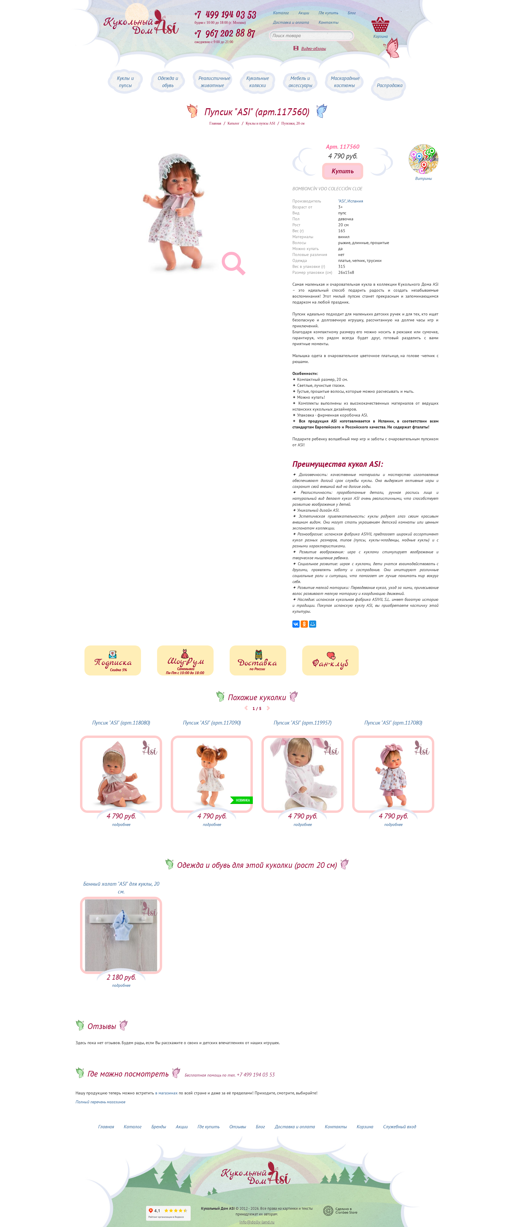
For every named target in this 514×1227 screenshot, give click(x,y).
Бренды (158, 1126)
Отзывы (237, 1126)
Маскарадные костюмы (345, 82)
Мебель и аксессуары (300, 82)
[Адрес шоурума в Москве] (185, 660)
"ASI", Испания (350, 201)
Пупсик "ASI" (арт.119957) (303, 723)
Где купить (328, 12)
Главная (215, 123)
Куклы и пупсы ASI (260, 123)
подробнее (121, 824)
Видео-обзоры (313, 48)
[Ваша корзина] (380, 24)
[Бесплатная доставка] (258, 660)
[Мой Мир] (312, 624)
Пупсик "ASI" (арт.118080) (121, 723)
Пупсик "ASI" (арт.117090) (212, 723)
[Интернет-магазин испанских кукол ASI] (141, 22)
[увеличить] (423, 159)
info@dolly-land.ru (257, 1222)
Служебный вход (399, 1126)
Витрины (423, 178)
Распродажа (389, 86)
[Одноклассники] (304, 624)
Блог (352, 12)
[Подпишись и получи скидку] (112, 660)
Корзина (365, 1126)
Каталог (281, 12)
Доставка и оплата (291, 22)
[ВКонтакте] (296, 624)
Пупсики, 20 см (293, 123)
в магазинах (166, 1093)
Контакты (329, 22)
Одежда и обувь (168, 82)
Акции (303, 12)
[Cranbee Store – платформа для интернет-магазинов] (340, 1210)
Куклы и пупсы (125, 82)
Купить (343, 171)
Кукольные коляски (257, 82)
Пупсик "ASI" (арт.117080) (393, 723)
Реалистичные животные (214, 82)
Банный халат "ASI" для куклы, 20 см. (121, 888)
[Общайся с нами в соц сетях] (330, 660)
